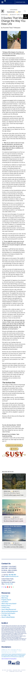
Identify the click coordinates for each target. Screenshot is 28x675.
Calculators (4, 601)
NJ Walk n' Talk (5, 615)
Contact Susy (5, 607)
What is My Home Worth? (9, 603)
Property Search (6, 600)
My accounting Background (9, 611)
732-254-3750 (9, 584)
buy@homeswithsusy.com (11, 576)
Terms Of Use (5, 649)
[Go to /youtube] (7, 587)
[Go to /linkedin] (5, 587)
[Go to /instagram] (3, 587)
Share (25, 17)
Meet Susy (4, 598)
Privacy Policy (16, 649)
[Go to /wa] (13, 587)
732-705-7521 (12, 574)
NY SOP (15, 652)
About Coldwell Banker (8, 617)
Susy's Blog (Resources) (8, 609)
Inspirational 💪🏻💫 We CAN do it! (8, 14)
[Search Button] (25, 11)
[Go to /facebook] (2, 587)
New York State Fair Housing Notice (9, 658)
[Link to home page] (9, 2)
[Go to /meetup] (11, 587)
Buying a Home (5, 605)
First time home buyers (8, 613)
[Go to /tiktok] (9, 587)
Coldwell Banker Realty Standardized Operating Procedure (13, 654)
